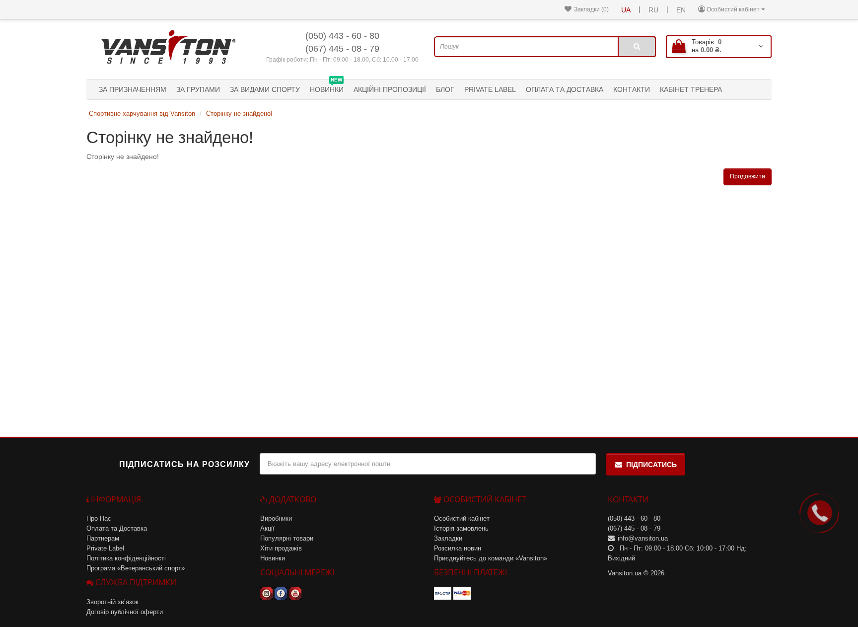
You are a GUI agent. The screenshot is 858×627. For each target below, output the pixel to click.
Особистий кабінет (462, 518)
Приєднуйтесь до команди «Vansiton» (490, 558)
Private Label (490, 89)
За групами (198, 89)
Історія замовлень (461, 528)
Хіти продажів (281, 548)
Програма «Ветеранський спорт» (135, 568)
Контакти (631, 89)
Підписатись (651, 465)
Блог (445, 89)
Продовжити (747, 176)
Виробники (276, 518)
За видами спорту (265, 89)
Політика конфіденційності (126, 558)
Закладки (448, 538)
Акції (267, 528)
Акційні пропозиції (390, 89)
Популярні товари (286, 538)
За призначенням (132, 89)
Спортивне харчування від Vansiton (142, 113)
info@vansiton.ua (643, 538)
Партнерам (102, 538)
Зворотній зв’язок (112, 602)
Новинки (327, 86)
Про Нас (98, 518)
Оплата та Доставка (564, 89)
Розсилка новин (457, 548)
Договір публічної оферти (124, 612)
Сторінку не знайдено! (239, 113)
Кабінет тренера (691, 89)
